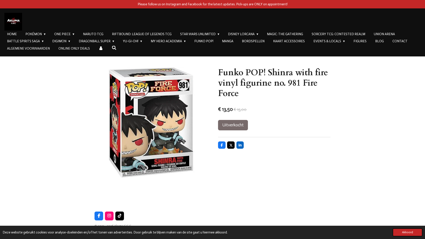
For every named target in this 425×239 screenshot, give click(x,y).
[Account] (101, 48)
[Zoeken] (114, 48)
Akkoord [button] (407, 232)
